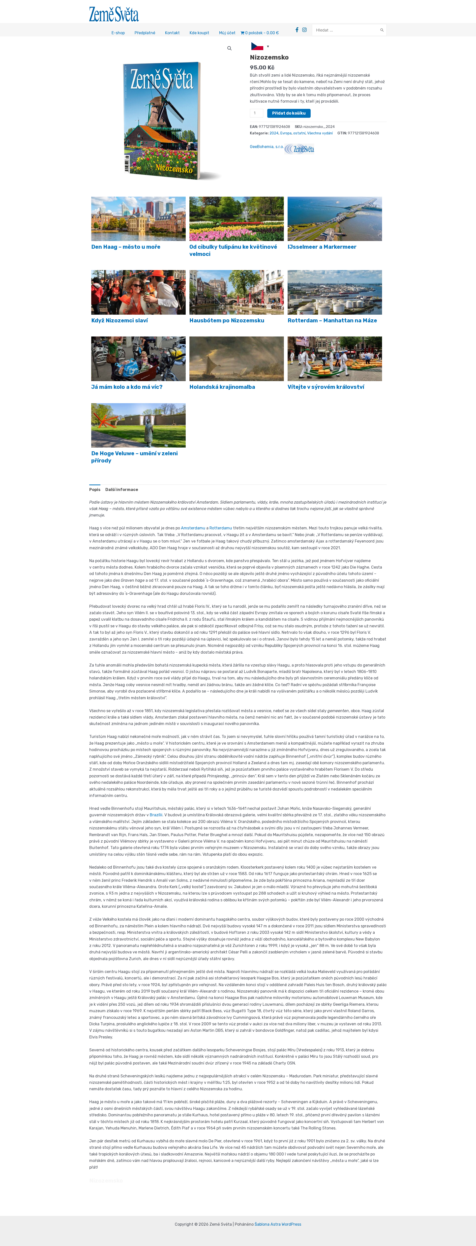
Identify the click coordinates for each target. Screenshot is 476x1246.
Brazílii (156, 815)
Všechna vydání (320, 133)
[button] (229, 48)
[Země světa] (299, 149)
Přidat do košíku (289, 113)
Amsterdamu (193, 528)
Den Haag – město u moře (125, 246)
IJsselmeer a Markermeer (322, 246)
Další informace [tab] (121, 489)
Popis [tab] (94, 489)
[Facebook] (297, 29)
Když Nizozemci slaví (119, 320)
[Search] (382, 30)
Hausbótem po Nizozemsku (226, 320)
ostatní (299, 133)
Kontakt (172, 32)
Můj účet (227, 32)
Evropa (286, 133)
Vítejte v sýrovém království (326, 387)
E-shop (118, 32)
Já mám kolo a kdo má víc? (127, 387)
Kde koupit (199, 32)
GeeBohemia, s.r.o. (267, 146)
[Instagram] (304, 29)
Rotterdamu (220, 528)
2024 (273, 133)
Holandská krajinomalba (222, 387)
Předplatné (145, 32)
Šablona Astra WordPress (278, 1224)
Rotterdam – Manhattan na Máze (332, 320)
